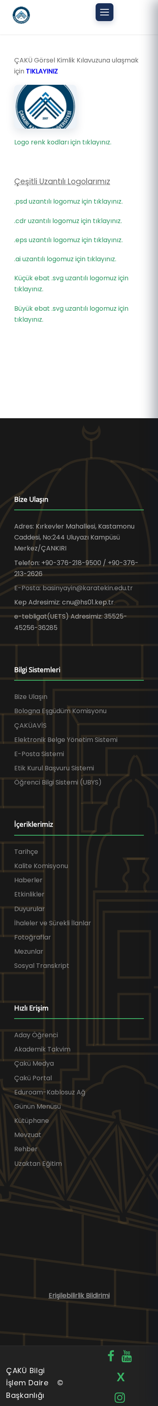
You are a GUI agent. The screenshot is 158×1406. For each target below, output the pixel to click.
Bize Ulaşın (30, 696)
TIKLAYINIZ (42, 71)
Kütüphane (31, 1120)
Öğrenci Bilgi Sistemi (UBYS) (58, 782)
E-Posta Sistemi (39, 754)
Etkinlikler (29, 894)
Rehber (26, 1149)
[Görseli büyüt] (45, 107)
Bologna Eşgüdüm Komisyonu (60, 711)
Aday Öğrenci (36, 1035)
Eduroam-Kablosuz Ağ (49, 1092)
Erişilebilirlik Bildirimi (79, 1295)
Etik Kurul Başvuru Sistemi (54, 768)
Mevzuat (27, 1134)
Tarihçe (26, 851)
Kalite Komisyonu (41, 866)
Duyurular (29, 909)
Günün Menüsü (37, 1106)
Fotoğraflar (32, 937)
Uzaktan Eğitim (38, 1163)
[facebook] (110, 1356)
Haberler (28, 880)
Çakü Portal (33, 1078)
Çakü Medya (34, 1063)
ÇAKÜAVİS (30, 725)
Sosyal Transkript (41, 965)
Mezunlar (28, 951)
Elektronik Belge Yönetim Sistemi (65, 739)
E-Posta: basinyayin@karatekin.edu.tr (73, 588)
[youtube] (127, 1356)
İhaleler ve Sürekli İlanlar (52, 923)
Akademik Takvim (42, 1049)
